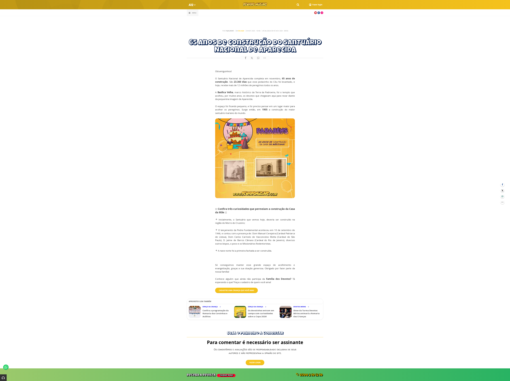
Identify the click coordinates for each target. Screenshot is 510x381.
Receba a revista (210, 375)
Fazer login (255, 362)
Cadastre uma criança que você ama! (236, 290)
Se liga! (241, 31)
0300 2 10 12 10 (309, 375)
